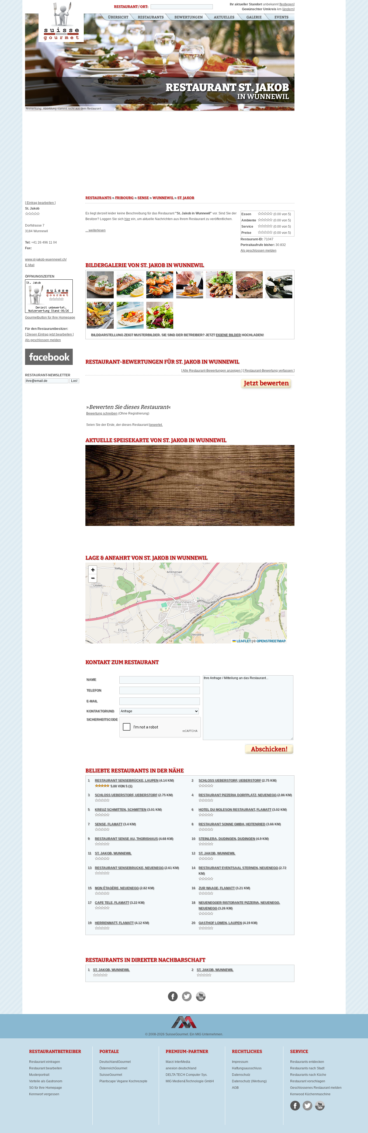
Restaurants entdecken (307, 1062)
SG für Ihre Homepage (45, 1088)
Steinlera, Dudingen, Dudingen (227, 839)
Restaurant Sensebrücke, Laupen (126, 780)
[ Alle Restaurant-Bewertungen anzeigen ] (211, 370)
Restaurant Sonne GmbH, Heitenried (232, 824)
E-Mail (29, 265)
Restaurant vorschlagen (307, 1081)
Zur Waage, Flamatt (217, 888)
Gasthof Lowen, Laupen (220, 923)
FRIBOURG (124, 198)
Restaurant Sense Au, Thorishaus (126, 839)
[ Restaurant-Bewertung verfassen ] (268, 370)
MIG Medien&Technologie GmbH (190, 1081)
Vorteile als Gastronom (45, 1081)
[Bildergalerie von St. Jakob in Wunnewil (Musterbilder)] (100, 297)
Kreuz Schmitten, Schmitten (120, 810)
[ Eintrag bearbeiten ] (40, 203)
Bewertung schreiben (101, 413)
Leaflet (243, 641)
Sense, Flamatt (108, 824)
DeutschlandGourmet (115, 1062)
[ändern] (288, 9)
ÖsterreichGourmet (113, 1068)
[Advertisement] (159, 151)
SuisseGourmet (110, 1075)
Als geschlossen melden (43, 340)
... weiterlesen (95, 230)
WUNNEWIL (162, 198)
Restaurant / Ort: (131, 7)
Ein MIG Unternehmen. (206, 1034)
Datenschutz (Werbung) (249, 1081)
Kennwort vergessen (44, 1094)
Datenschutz (241, 1075)
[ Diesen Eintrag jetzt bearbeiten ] (49, 334)
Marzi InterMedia (178, 1062)
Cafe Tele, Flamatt (112, 903)
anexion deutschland (181, 1068)
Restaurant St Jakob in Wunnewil (61, 21)
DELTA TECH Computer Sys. (186, 1075)
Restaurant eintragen (44, 1062)
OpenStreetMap (271, 641)
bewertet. (156, 425)
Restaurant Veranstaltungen (281, 17)
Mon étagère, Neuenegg (117, 888)
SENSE (143, 198)
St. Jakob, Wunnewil (113, 853)
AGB (235, 1088)
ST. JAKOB (185, 198)
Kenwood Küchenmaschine (310, 1094)
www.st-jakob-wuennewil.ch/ (46, 259)
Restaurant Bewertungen (189, 17)
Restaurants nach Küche (308, 1075)
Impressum (240, 1062)
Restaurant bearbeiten (45, 1068)
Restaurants (150, 17)
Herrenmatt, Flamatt (114, 923)
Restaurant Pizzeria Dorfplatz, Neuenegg (237, 795)
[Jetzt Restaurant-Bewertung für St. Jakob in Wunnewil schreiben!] (267, 390)
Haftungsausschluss (247, 1068)
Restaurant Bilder (254, 17)
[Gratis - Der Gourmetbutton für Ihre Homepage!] (49, 312)
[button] (93, 570)
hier (127, 219)
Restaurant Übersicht (115, 17)
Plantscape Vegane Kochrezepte (123, 1081)
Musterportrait (39, 1075)
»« (128, 407)
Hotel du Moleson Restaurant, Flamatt (235, 810)
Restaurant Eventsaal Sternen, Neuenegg (238, 868)
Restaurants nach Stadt (307, 1068)
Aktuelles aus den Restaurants (225, 17)
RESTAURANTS (98, 198)
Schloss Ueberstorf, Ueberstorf (230, 780)
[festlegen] (286, 4)
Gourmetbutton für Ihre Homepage (50, 317)
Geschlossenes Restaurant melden (316, 1088)
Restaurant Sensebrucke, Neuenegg (129, 868)
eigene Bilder (228, 335)
